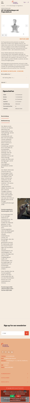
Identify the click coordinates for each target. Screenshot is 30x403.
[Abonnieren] (27, 333)
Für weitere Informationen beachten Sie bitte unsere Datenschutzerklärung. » (15, 399)
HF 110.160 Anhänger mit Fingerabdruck (15, 5)
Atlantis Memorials (6, 8)
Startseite (3, 5)
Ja (12, 396)
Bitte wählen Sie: (6, 74)
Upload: (3, 82)
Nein (18, 396)
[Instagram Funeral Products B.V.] (5, 352)
